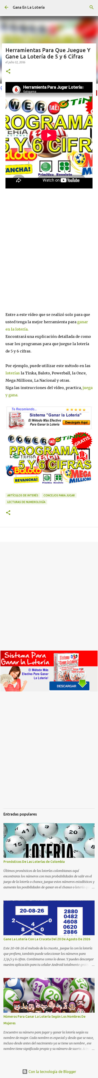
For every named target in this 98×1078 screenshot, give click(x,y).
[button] (8, 72)
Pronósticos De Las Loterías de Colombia (34, 861)
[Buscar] (91, 7)
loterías (12, 373)
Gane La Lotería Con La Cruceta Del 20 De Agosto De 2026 (46, 939)
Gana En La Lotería (29, 7)
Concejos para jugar (59, 495)
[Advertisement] (49, 254)
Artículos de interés (22, 495)
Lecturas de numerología (26, 502)
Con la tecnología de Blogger (52, 1072)
